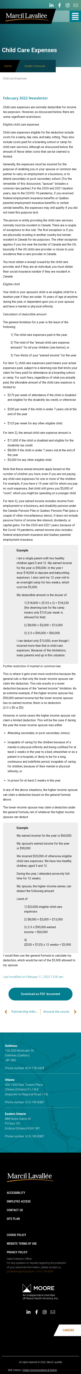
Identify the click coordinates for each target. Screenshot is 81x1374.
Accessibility (16, 1193)
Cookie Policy (16, 1235)
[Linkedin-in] (51, 5)
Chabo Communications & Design (39, 1370)
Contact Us (15, 1210)
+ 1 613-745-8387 (43, 1271)
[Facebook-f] (59, 5)
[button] (75, 16)
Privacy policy (17, 1252)
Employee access (19, 1201)
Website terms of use (22, 1243)
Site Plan (13, 1219)
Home (7, 66)
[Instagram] (67, 5)
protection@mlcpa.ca (19, 1271)
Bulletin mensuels (35, 66)
